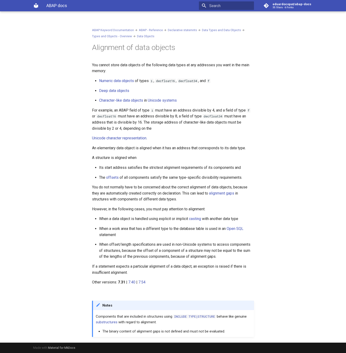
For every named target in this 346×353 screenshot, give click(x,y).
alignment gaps (221, 193)
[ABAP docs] (36, 5)
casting (195, 218)
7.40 (131, 282)
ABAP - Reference (151, 30)
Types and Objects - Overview (112, 36)
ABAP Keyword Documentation (113, 30)
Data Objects (145, 36)
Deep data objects (114, 90)
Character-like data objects (121, 100)
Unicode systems (162, 100)
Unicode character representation (119, 138)
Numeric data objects (116, 81)
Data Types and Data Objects (221, 30)
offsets (112, 177)
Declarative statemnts (182, 30)
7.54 (141, 282)
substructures (106, 322)
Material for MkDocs (61, 347)
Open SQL (235, 228)
